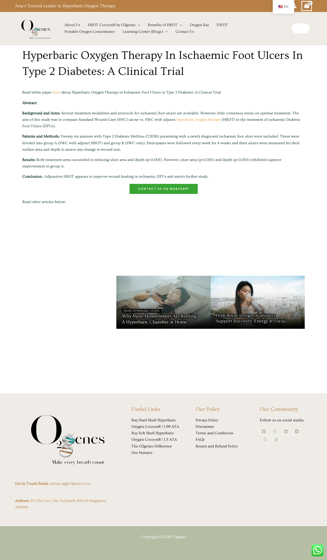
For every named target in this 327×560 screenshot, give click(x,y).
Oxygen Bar (199, 25)
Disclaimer (205, 426)
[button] (300, 28)
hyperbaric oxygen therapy (198, 119)
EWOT (222, 25)
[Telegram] (297, 431)
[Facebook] (264, 431)
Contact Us (184, 31)
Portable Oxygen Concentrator (89, 31)
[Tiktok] (276, 439)
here (56, 92)
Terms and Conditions (214, 433)
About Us (72, 25)
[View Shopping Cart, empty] (306, 6)
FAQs (200, 439)
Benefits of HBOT (162, 25)
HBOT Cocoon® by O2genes (111, 25)
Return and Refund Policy (217, 446)
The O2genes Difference (151, 446)
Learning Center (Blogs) (143, 31)
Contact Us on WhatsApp (163, 189)
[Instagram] (275, 431)
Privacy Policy (207, 420)
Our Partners (141, 452)
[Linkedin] (286, 431)
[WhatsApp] (265, 439)
